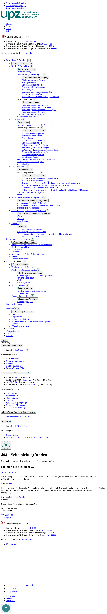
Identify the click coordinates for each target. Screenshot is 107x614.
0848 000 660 (51, 48)
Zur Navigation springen (16, 5)
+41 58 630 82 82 (23, 377)
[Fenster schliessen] (6, 445)
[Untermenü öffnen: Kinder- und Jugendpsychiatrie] (38, 269)
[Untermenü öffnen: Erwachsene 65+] (27, 166)
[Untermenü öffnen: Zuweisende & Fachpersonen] (32, 239)
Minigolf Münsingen (9, 472)
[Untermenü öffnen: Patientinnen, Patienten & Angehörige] (44, 197)
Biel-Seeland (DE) (14, 366)
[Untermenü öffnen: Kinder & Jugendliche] (31, 66)
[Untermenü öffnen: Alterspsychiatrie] (27, 285)
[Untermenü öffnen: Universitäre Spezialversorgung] (44, 74)
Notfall (9, 24)
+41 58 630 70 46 (20, 350)
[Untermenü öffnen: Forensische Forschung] (32, 295)
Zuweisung (11, 26)
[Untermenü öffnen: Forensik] (20, 223)
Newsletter (10, 601)
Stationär (10, 400)
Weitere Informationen (31, 53)
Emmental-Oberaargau (15, 361)
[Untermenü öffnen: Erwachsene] (23, 119)
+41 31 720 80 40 (29, 380)
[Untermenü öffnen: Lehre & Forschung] (24, 261)
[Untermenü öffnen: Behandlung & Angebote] (29, 60)
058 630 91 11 (7, 515)
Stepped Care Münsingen (16, 407)
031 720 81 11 (51, 46)
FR (7, 31)
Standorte (10, 333)
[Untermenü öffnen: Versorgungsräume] (34, 99)
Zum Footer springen (15, 8)
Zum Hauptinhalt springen (17, 3)
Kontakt (9, 335)
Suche (8, 28)
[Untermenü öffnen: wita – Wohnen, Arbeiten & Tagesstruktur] (47, 210)
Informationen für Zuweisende (18, 417)
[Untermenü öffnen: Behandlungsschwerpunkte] (41, 127)
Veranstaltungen (12, 331)
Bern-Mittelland (12, 359)
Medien (14, 324)
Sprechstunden (12, 396)
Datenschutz (11, 598)
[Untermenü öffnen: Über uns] (17, 308)
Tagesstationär (12, 398)
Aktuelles (10, 328)
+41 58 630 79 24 (20, 426)
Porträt (14, 314)
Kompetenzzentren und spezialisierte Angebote (30, 321)
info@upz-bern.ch (8, 517)
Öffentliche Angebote (20, 326)
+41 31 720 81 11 (13, 382)
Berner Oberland (13, 363)
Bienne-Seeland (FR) (15, 368)
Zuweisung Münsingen (15, 405)
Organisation (16, 317)
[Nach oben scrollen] (6, 608)
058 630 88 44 (32, 41)
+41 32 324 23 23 (30, 384)
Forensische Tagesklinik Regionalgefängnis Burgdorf (28, 437)
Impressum (10, 596)
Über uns (10, 309)
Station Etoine (12, 435)
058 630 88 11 (46, 44)
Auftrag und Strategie (20, 319)
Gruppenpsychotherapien (16, 403)
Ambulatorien (12, 393)
